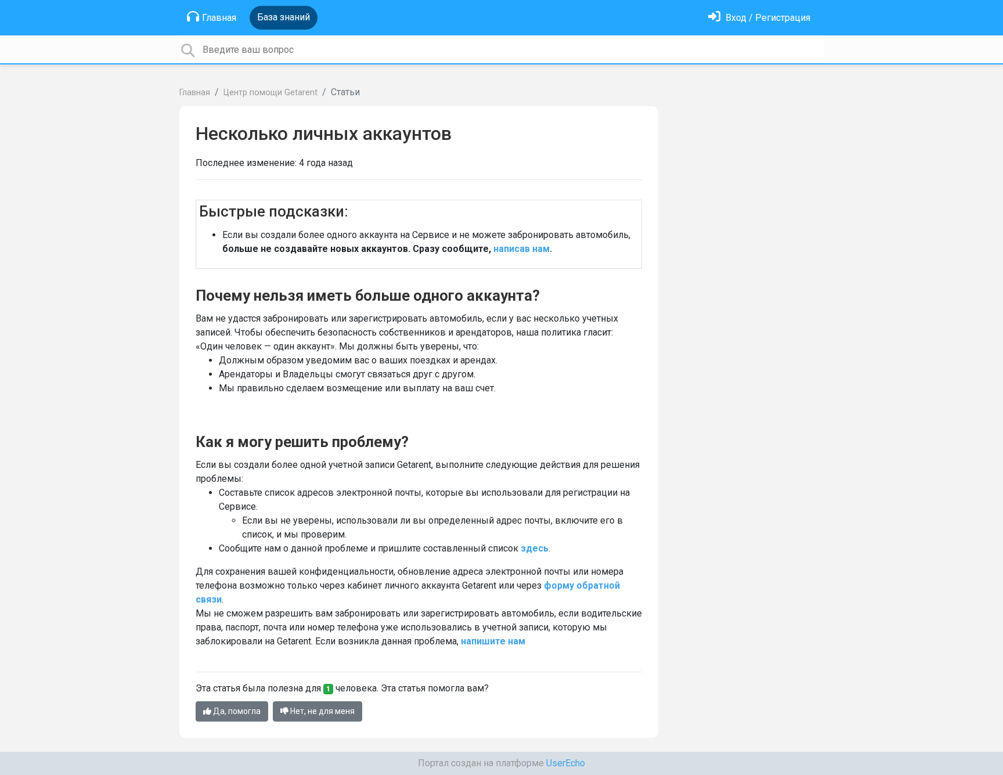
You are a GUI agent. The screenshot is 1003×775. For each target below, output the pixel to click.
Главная (219, 17)
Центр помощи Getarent (270, 93)
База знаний (283, 17)
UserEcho (565, 763)
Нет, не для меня (321, 711)
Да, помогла (236, 711)
